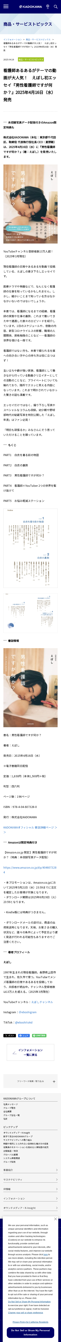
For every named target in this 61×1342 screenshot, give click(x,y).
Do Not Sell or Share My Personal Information (29, 1302)
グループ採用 (9, 1161)
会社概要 (7, 1111)
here (46, 1254)
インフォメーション (12, 39)
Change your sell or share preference (25, 1312)
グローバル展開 (10, 1154)
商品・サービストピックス (38, 39)
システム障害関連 (11, 1158)
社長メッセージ (10, 1104)
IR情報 (7, 1189)
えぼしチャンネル (42, 1002)
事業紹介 (8, 1170)
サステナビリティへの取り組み (17, 1139)
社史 (5, 1118)
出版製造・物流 (10, 1150)
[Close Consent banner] (55, 1219)
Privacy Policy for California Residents (30, 1322)
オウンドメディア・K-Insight (16, 1132)
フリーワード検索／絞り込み (30, 1081)
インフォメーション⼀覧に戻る (30, 1052)
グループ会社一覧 (11, 1115)
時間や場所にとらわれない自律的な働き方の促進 (25, 1143)
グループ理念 (9, 1107)
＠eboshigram (28, 1012)
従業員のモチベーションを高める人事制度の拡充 (25, 1147)
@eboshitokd (24, 1022)
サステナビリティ (12, 1179)
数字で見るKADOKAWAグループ (18, 1136)
